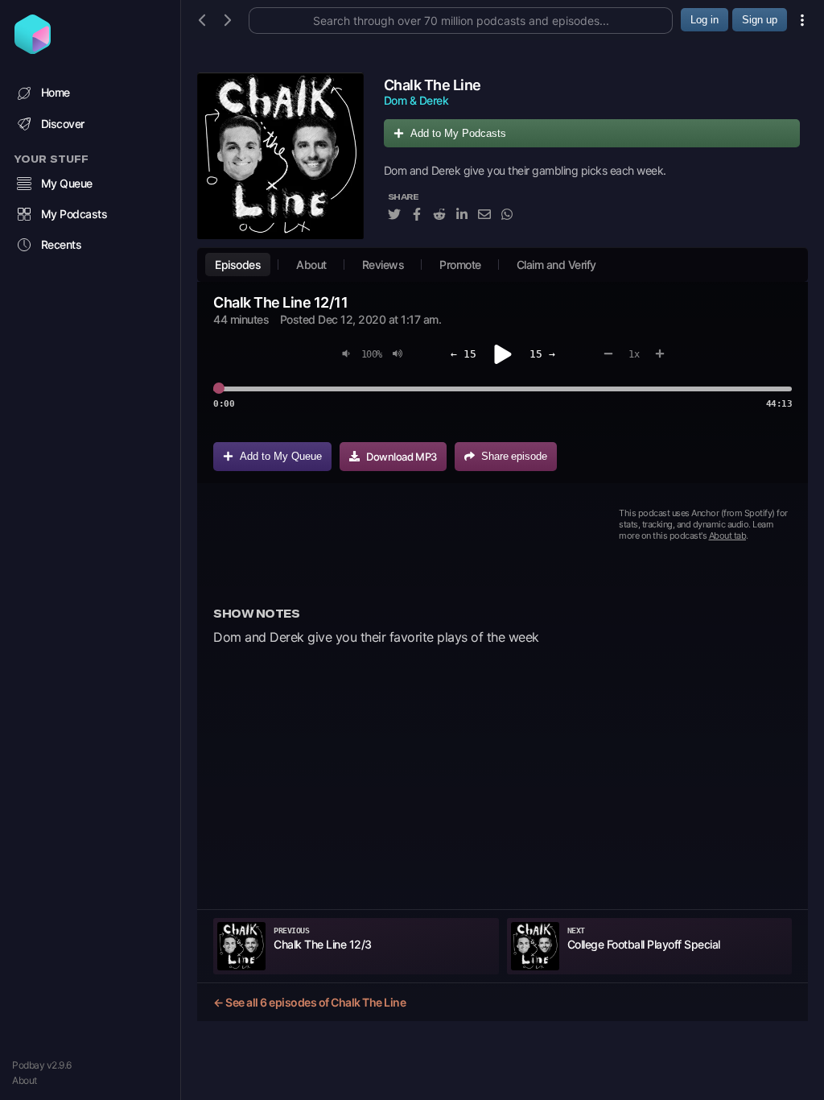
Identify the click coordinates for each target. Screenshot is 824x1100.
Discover (62, 123)
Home (55, 92)
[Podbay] (32, 49)
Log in (704, 20)
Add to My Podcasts (458, 133)
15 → (542, 354)
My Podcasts (74, 214)
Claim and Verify (556, 264)
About (24, 1080)
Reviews (383, 264)
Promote (460, 264)
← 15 (463, 354)
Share (514, 456)
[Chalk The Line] (280, 155)
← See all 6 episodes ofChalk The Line (309, 1002)
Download (401, 456)
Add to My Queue (281, 456)
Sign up (759, 20)
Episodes (238, 264)
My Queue (67, 183)
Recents (61, 244)
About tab (728, 535)
